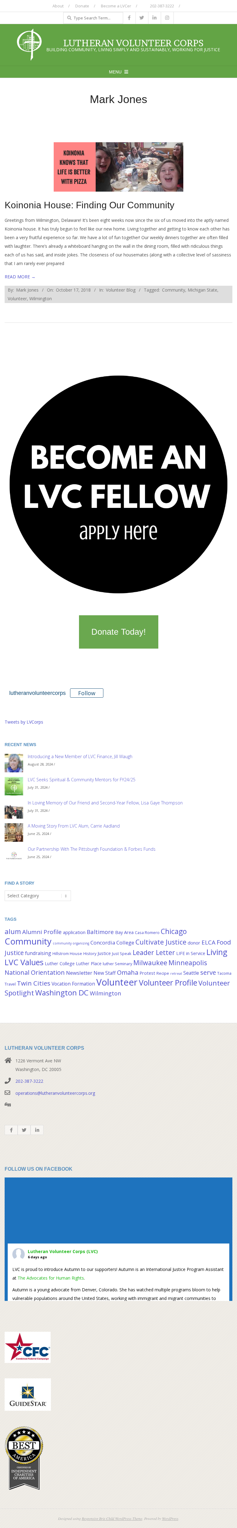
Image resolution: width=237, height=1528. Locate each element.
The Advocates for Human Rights (51, 1278)
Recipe (162, 973)
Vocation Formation (73, 983)
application (74, 932)
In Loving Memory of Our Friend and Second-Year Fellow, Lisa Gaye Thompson (105, 803)
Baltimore (100, 932)
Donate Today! (118, 632)
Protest (147, 973)
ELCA (208, 942)
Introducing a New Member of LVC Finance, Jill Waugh (80, 756)
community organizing (71, 943)
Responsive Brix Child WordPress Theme (112, 1518)
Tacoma (224, 973)
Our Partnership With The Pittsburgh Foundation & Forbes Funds (92, 849)
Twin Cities (33, 983)
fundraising (38, 953)
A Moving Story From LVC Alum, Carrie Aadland (74, 826)
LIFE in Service (190, 953)
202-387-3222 (161, 6)
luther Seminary (117, 963)
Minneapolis (187, 962)
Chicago (174, 931)
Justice (104, 953)
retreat (176, 973)
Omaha (127, 972)
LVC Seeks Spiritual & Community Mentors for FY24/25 (81, 780)
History (89, 953)
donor (194, 943)
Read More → (20, 277)
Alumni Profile (42, 932)
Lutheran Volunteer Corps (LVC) (63, 1251)
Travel (10, 984)
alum (13, 931)
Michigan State (202, 290)
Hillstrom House (67, 953)
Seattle (191, 973)
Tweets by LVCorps (24, 722)
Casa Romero (147, 932)
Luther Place (89, 963)
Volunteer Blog (120, 290)
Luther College (60, 963)
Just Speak (121, 953)
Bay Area (124, 932)
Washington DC (62, 992)
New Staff (105, 973)
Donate (82, 6)
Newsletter (79, 972)
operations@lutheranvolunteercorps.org (55, 1093)
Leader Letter (154, 952)
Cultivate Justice (160, 941)
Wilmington (40, 298)
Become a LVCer (116, 6)
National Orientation (35, 972)
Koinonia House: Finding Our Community (89, 205)
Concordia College (112, 942)
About (58, 6)
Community (173, 290)
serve (208, 972)
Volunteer (17, 298)
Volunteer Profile (168, 982)
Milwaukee (150, 962)
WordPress (170, 1518)
